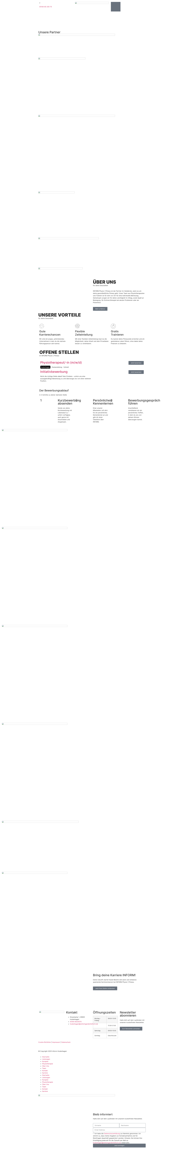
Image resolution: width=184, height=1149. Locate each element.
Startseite (45, 1057)
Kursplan (45, 1061)
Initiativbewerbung (54, 372)
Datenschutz (66, 1042)
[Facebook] (40, 1047)
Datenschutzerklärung (112, 1133)
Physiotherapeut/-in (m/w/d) (61, 362)
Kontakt (45, 1071)
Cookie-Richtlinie (44, 1042)
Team (44, 1068)
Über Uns (45, 1066)
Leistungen (46, 1059)
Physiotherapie (47, 1064)
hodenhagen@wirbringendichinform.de (107, 1143)
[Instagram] (46, 1047)
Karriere (45, 1073)
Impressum (56, 1042)
